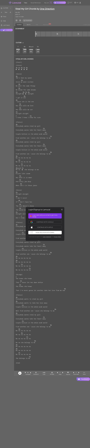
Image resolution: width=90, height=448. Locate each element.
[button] (46, 227)
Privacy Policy (57, 236)
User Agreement (47, 236)
